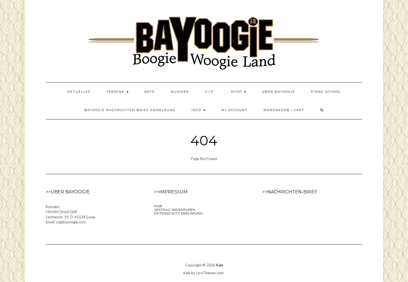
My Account (234, 110)
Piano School (326, 92)
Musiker (180, 92)
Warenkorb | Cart (283, 110)
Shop (237, 92)
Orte (149, 92)
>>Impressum (171, 191)
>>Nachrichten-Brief (289, 191)
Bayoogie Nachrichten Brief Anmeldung (130, 110)
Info (197, 110)
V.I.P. (210, 92)
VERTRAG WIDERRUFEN (174, 210)
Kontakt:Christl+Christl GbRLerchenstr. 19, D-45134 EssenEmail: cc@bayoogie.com (70, 214)
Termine (116, 92)
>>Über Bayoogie (68, 191)
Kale (219, 265)
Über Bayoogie (278, 92)
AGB (158, 206)
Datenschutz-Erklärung (178, 213)
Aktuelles (78, 92)
